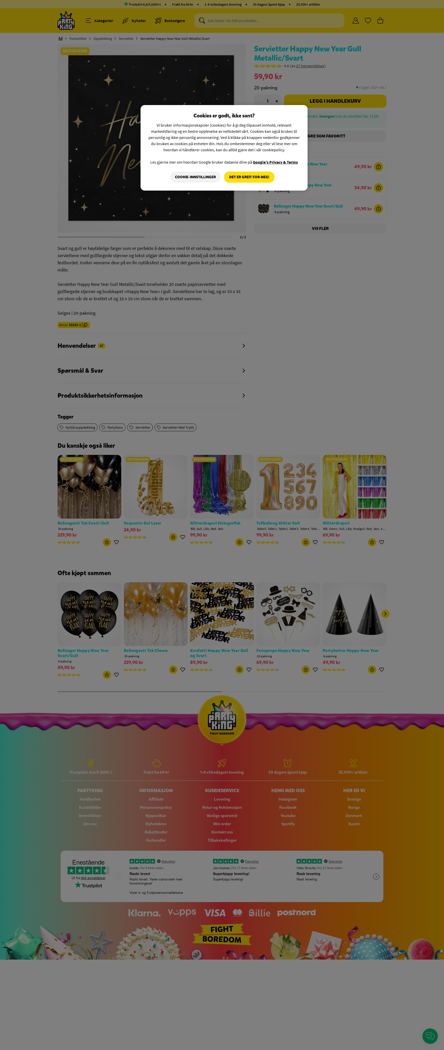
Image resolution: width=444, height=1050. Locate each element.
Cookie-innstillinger (195, 177)
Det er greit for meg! (249, 177)
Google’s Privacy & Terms (275, 162)
